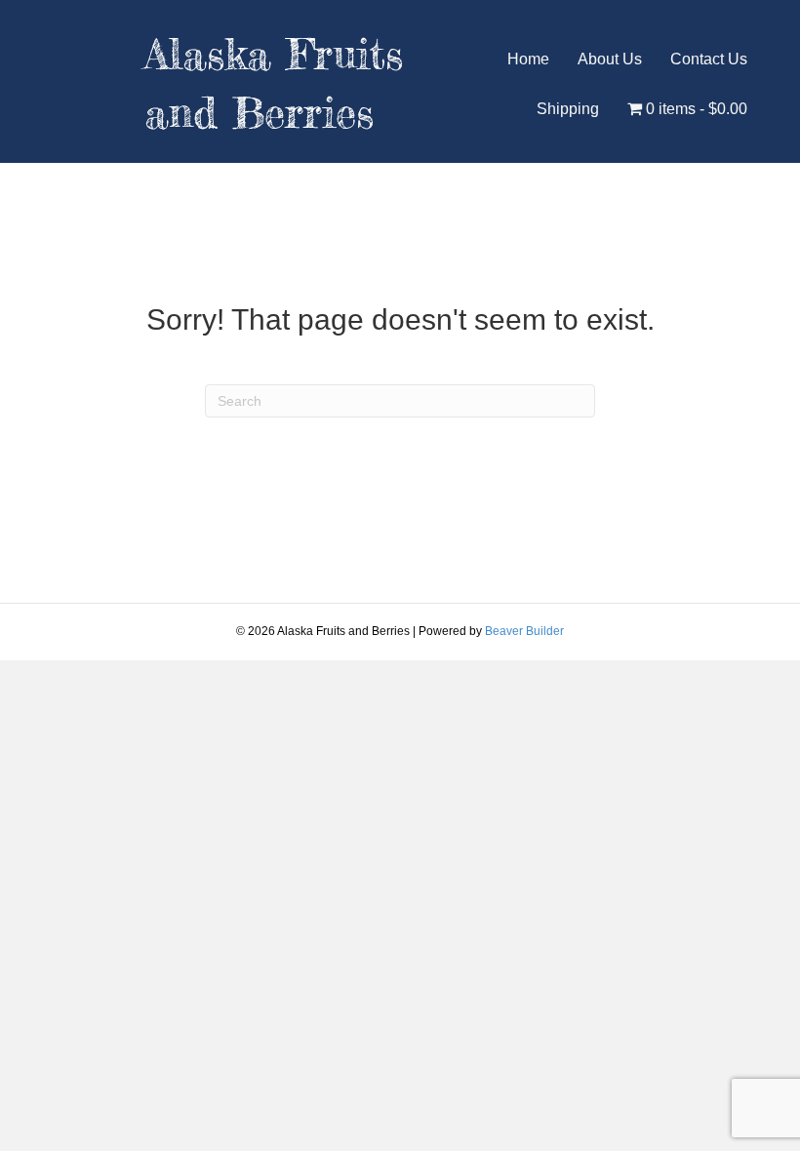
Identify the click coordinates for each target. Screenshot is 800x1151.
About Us (610, 59)
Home (528, 59)
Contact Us (708, 59)
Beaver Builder (524, 631)
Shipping (568, 108)
